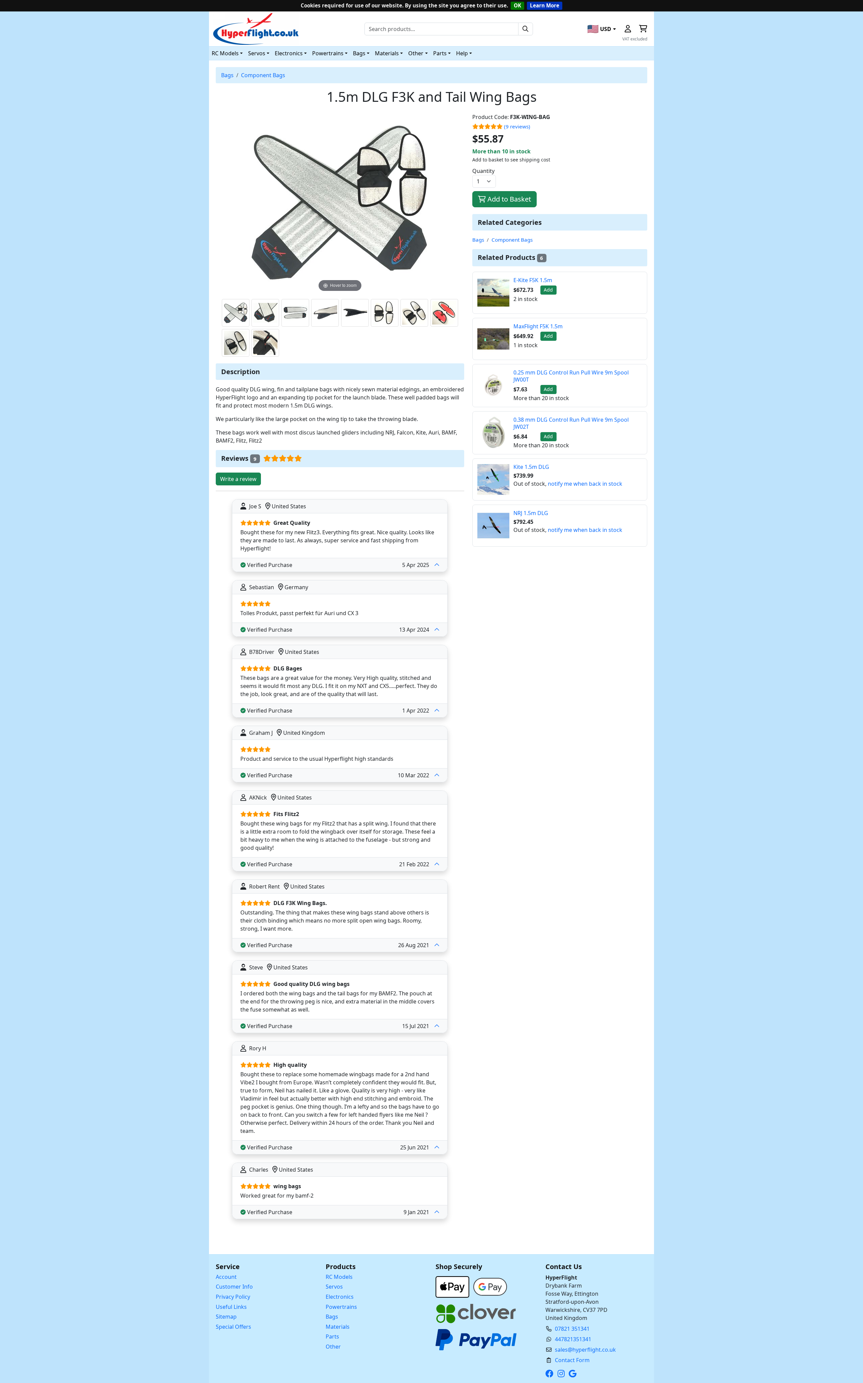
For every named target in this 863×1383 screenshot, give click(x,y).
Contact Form (572, 1360)
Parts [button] (440, 53)
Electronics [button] (289, 53)
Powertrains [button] (328, 53)
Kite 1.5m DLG (531, 467)
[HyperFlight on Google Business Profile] (574, 1373)
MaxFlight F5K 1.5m (538, 326)
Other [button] (415, 53)
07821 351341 (572, 1328)
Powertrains (341, 1307)
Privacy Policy (233, 1296)
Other (333, 1346)
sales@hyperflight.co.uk (585, 1349)
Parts (332, 1336)
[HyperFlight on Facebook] (550, 1373)
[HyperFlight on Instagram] (562, 1373)
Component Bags (263, 75)
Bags (227, 75)
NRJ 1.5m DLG (530, 513)
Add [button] (548, 290)
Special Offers (233, 1326)
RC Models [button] (225, 53)
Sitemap (226, 1316)
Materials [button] (387, 53)
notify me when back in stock (585, 483)
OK (517, 5)
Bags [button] (359, 53)
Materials (338, 1326)
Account (226, 1277)
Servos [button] (256, 53)
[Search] (525, 29)
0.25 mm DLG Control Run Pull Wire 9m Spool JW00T (571, 376)
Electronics (340, 1296)
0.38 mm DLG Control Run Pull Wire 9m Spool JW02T (571, 423)
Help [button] (462, 53)
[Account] (627, 29)
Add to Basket (508, 199)
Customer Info (234, 1286)
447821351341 (573, 1339)
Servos (334, 1286)
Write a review (238, 479)
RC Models (339, 1277)
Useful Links (231, 1307)
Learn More (544, 5)
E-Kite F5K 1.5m (532, 280)
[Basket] (643, 29)
